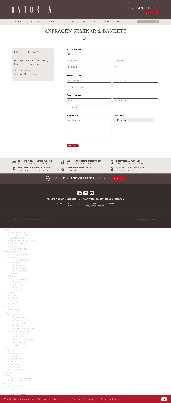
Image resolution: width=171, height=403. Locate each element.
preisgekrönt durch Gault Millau (129, 162)
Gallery (96, 22)
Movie (107, 22)
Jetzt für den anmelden (80, 178)
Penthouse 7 (20, 265)
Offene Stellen (16, 386)
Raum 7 (18, 290)
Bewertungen (16, 353)
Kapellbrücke (20, 334)
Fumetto (19, 320)
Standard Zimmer (17, 232)
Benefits (13, 389)
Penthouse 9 (20, 270)
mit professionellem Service (130, 169)
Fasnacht (19, 325)
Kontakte (14, 356)
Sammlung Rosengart (24, 339)
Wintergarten (21, 262)
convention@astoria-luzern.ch (27, 74)
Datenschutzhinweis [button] (110, 399)
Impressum (144, 219)
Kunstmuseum (21, 336)
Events (13, 257)
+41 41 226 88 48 (22, 70)
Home (31, 10)
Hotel (85, 22)
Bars (63, 22)
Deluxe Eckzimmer (18, 246)
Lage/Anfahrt (16, 358)
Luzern (74, 22)
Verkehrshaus (21, 345)
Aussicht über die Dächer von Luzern (36, 162)
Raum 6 (18, 287)
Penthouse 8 (20, 268)
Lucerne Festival (22, 317)
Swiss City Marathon (24, 323)
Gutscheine (125, 2)
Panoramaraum (22, 259)
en (157, 2)
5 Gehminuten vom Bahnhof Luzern (34, 169)
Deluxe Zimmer (17, 243)
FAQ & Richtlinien (17, 369)
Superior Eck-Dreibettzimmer (23, 240)
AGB (136, 219)
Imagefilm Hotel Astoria (20, 378)
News (12, 350)
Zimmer (17, 22)
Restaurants (50, 22)
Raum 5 (18, 284)
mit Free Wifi (79, 169)
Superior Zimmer (17, 237)
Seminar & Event (33, 22)
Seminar (13, 276)
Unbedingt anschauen (19, 331)
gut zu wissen (16, 314)
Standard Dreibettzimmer (21, 235)
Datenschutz (154, 219)
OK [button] (164, 399)
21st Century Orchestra (25, 328)
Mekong (13, 301)
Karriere (135, 2)
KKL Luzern (20, 342)
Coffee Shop (15, 303)
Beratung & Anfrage (19, 254)
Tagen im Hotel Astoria (20, 380)
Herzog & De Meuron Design (84, 162)
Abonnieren (119, 178)
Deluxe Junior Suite (18, 248)
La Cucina (14, 298)
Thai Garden (15, 295)
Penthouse (15, 309)
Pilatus (18, 273)
